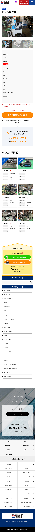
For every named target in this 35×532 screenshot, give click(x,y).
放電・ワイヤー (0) (8, 311)
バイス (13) (6, 347)
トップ (8, 441)
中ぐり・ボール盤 (26, 476)
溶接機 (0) (6, 343)
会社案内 (26, 441)
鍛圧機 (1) (6, 335)
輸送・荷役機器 (26, 506)
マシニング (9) (7, 290)
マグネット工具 (26, 494)
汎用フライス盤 (8, 468)
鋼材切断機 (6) (7, 327)
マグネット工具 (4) (8, 351)
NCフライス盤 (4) (8, 294)
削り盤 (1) (6, 323)
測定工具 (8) (6, 360)
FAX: (17, 141)
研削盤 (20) (6, 315)
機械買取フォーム (9, 445)
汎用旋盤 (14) (7, 306)
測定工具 (26, 498)
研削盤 (3, 8)
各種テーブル (9, 498)
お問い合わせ (9, 454)
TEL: (17, 138)
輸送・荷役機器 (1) (8, 376)
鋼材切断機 (26, 481)
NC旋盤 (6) (6, 302)
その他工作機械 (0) (8, 331)
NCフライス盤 (26, 464)
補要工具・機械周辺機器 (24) (10, 368)
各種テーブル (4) (7, 356)
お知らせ (26, 450)
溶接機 (26, 489)
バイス (8, 494)
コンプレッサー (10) (8, 339)
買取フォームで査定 (19, 262)
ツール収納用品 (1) (8, 372)
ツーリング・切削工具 (9, 502)
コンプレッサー (8, 489)
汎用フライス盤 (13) (8, 298)
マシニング (8, 464)
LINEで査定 (19, 257)
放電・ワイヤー (26, 472)
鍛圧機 (26, 485)
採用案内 (9, 450)
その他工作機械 (8, 485)
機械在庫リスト (26, 445)
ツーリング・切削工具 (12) (10, 364)
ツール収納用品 (8, 506)
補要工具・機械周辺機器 (26, 502)
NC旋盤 (26, 468)
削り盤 (8, 481)
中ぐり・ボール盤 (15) (9, 319)
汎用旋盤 (9, 472)
